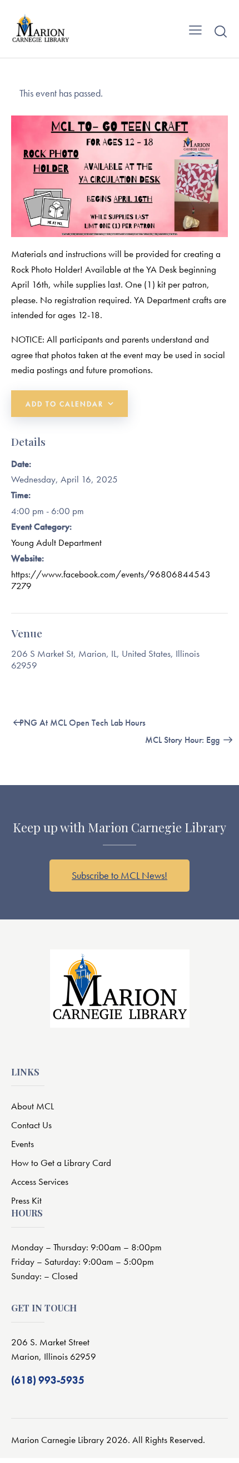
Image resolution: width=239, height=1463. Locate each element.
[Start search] (220, 31)
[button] (195, 29)
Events (22, 1144)
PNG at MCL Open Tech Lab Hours (81, 722)
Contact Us (31, 1125)
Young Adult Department (56, 542)
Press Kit (26, 1200)
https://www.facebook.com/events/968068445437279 (111, 580)
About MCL (32, 1106)
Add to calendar (64, 404)
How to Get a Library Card (61, 1163)
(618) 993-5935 (47, 1380)
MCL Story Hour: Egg (183, 740)
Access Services (39, 1181)
